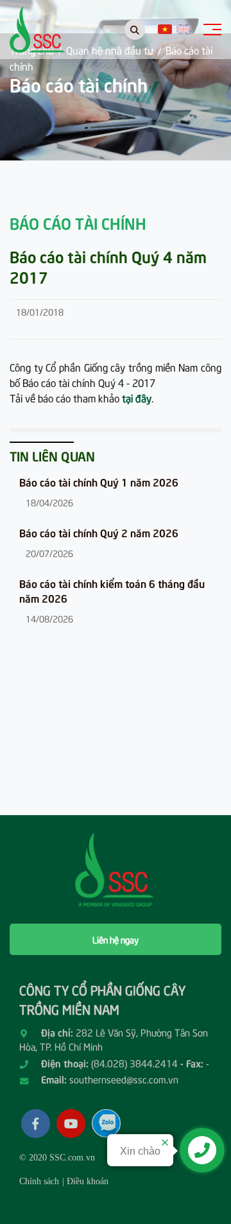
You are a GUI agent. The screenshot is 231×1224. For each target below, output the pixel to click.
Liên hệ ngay (115, 939)
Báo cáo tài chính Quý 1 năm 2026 (98, 481)
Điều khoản (87, 1181)
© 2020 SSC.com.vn (57, 1157)
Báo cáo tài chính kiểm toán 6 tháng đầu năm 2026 (112, 590)
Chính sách (39, 1181)
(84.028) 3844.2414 (134, 1062)
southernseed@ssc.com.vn (123, 1079)
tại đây (136, 397)
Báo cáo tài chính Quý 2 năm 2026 (98, 532)
